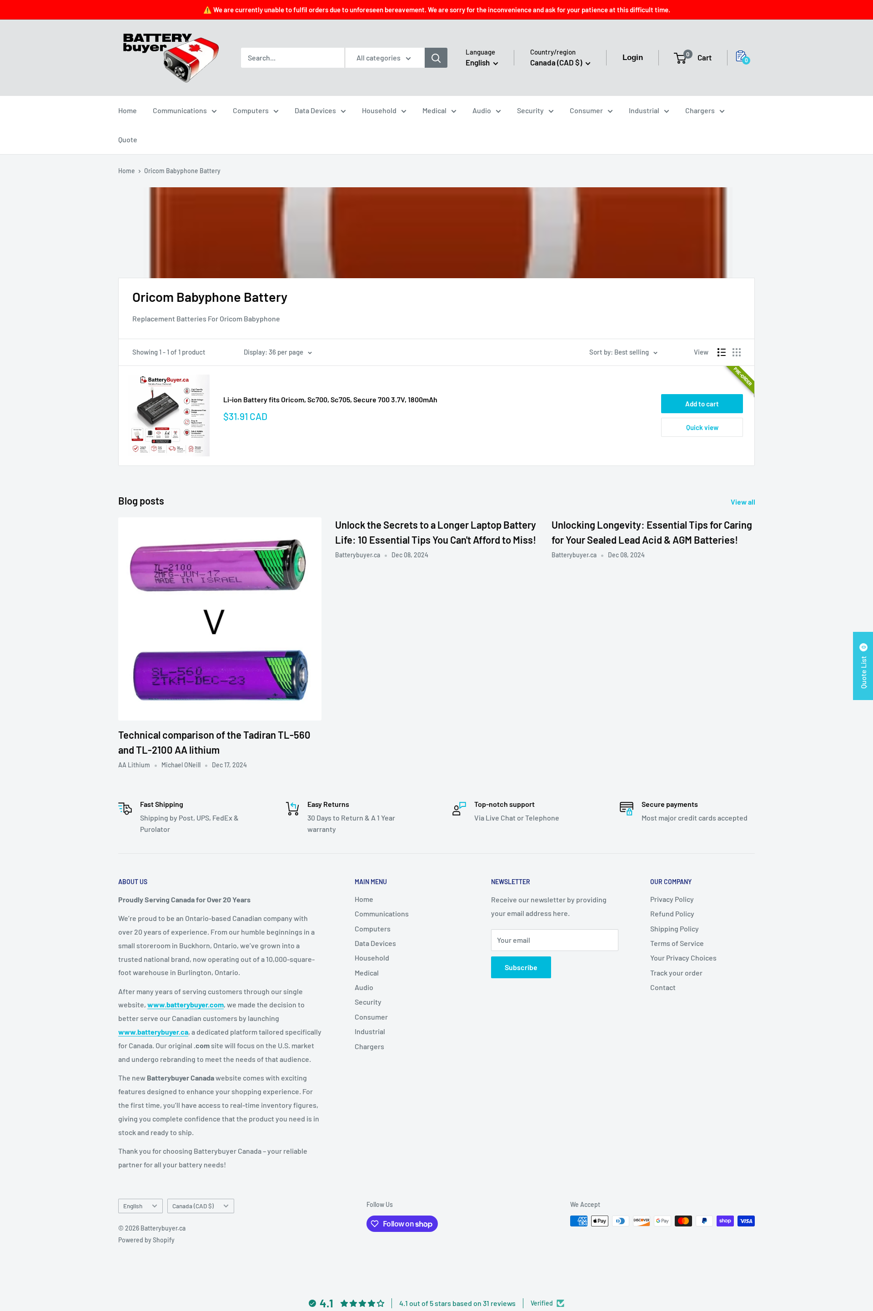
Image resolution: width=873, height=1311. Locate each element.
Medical (434, 110)
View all (744, 501)
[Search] (436, 58)
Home (127, 110)
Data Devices (315, 110)
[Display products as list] (721, 352)
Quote (127, 139)
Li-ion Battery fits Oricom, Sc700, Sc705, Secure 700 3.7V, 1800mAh (330, 399)
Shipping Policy (674, 928)
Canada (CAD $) (193, 1206)
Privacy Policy (672, 899)
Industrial (644, 110)
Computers (251, 110)
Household (379, 110)
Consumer (586, 110)
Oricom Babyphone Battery (182, 171)
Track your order (676, 972)
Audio (481, 110)
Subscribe (521, 967)
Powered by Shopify (146, 1240)
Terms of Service (677, 943)
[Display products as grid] (737, 352)
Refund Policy (672, 913)
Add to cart (702, 404)
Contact (663, 987)
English (132, 1206)
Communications (180, 110)
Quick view (702, 427)
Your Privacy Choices (683, 957)
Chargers (700, 110)
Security (530, 110)
